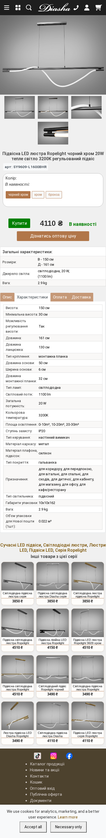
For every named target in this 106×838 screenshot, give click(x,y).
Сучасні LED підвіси (20, 545)
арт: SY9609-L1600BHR (26, 167)
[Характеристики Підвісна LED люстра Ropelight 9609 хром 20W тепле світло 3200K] (87, 623)
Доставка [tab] (81, 297)
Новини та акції (44, 770)
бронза (54, 195)
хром (38, 195)
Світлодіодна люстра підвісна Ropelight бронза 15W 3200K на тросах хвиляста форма (87, 595)
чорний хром (18, 195)
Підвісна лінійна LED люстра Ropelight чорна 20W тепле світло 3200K (53, 641)
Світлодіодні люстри (65, 545)
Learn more (68, 817)
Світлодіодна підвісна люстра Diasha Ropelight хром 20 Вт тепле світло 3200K (52, 734)
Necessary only (68, 827)
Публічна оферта (46, 794)
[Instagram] (53, 756)
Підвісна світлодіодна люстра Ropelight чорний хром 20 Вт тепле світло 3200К (17, 641)
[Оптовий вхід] (87, 8)
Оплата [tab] (60, 297)
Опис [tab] (7, 297)
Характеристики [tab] (32, 297)
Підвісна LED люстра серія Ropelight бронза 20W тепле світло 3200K (87, 734)
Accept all (33, 827)
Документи (40, 800)
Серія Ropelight (71, 550)
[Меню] (7, 8)
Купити (19, 223)
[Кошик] (98, 8)
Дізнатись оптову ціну (53, 236)
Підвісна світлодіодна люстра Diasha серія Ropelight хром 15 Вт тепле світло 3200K (52, 595)
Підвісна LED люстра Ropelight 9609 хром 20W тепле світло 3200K (87, 641)
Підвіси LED (41, 550)
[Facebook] (69, 756)
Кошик (36, 782)
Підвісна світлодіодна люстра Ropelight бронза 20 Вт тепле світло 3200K (17, 688)
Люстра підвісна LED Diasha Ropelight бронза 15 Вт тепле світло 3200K (17, 734)
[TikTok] (37, 756)
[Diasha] (52, 7)
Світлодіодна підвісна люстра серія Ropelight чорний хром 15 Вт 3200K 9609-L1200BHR (17, 595)
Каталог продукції (47, 764)
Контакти (39, 776)
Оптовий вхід (42, 788)
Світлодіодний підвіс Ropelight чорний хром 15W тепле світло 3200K (52, 688)
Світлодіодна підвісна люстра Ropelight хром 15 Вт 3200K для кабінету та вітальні (87, 688)
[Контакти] (76, 8)
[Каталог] (18, 8)
